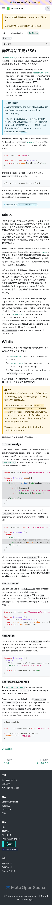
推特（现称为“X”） (10, 839)
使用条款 (6, 867)
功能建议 (6, 805)
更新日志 (6, 831)
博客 (4, 827)
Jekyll (4, 314)
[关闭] (50, 2)
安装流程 (6, 784)
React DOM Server (41, 72)
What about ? (22, 204)
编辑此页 (9, 749)
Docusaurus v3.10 (21, 2)
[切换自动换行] (43, 473)
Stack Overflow (9, 801)
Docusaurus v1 (18, 314)
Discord (5, 809)
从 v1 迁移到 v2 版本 (11, 787)
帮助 (4, 813)
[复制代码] (47, 155)
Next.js (24, 131)
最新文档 (29, 25)
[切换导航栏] (4, 8)
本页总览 (7, 44)
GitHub (5, 835)
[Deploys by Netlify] (9, 846)
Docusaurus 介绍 (9, 780)
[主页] (4, 33)
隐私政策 (6, 863)
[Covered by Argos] (10, 849)
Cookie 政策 (7, 871)
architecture (9, 57)
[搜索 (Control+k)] (47, 8)
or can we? (31, 142)
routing (44, 252)
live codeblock (16, 356)
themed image (16, 363)
